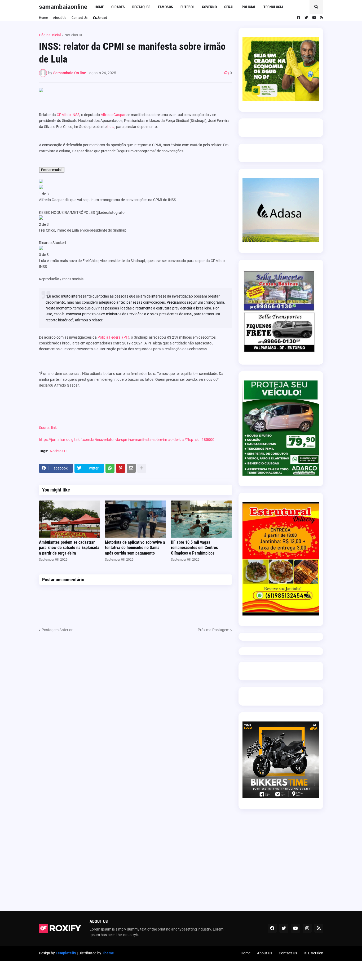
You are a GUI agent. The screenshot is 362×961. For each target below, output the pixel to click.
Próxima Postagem (213, 630)
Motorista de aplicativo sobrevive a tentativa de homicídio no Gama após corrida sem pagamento (135, 548)
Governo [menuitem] (209, 7)
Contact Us (79, 18)
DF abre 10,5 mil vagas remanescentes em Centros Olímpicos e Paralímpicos (194, 548)
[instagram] (307, 928)
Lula (110, 127)
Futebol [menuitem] (187, 7)
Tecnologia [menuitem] (273, 7)
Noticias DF (73, 35)
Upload (102, 18)
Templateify (66, 953)
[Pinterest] (120, 468)
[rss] (321, 17)
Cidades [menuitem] (118, 7)
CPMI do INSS (68, 115)
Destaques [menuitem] (141, 7)
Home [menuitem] (99, 7)
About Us (59, 18)
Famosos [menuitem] (165, 7)
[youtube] (314, 17)
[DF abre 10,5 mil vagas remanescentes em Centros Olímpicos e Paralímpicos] (201, 519)
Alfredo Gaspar (113, 115)
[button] (316, 7)
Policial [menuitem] (249, 7)
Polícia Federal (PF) (113, 337)
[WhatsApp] (109, 468)
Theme (108, 953)
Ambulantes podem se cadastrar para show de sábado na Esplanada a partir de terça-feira (69, 548)
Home (43, 18)
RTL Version (313, 953)
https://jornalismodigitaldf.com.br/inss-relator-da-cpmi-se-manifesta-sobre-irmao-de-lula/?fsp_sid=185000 (126, 439)
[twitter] (306, 17)
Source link (48, 428)
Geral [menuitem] (229, 7)
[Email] (131, 468)
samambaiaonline (63, 6)
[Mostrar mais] (141, 468)
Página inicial (50, 35)
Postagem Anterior (57, 630)
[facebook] (298, 17)
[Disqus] (135, 699)
